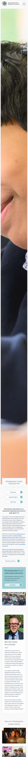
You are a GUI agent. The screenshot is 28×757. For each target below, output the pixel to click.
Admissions (13, 492)
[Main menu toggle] (24, 4)
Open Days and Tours (10, 561)
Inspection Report (13, 497)
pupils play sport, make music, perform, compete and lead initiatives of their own (13, 535)
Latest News (13, 502)
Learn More (12, 585)
